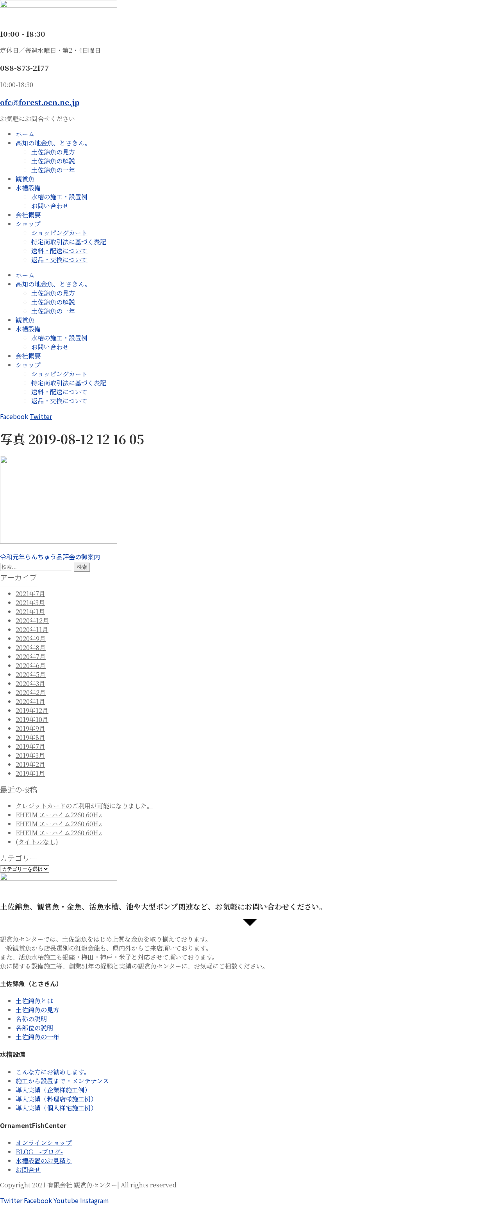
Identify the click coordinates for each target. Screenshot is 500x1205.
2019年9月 (30, 728)
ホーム (25, 133)
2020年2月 (31, 692)
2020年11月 (32, 629)
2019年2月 (30, 764)
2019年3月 (30, 755)
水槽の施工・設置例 (59, 196)
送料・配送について (59, 250)
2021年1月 (30, 611)
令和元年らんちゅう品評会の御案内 (50, 556)
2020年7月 (31, 656)
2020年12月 (32, 620)
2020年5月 (31, 674)
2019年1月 (30, 773)
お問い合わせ (50, 205)
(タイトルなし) (37, 841)
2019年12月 (32, 710)
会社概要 (28, 214)
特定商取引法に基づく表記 (68, 241)
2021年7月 (30, 593)
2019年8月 (30, 737)
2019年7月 (30, 746)
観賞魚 (25, 178)
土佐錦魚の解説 (53, 160)
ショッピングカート (59, 232)
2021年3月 (30, 602)
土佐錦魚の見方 (53, 151)
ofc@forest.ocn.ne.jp (39, 102)
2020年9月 (31, 638)
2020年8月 (31, 647)
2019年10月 (32, 719)
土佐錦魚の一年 (53, 169)
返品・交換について (59, 259)
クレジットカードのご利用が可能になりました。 (84, 805)
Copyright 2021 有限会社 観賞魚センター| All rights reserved (88, 1184)
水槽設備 (28, 187)
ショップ (28, 223)
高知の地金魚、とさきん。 (53, 142)
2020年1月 (30, 701)
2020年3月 (30, 683)
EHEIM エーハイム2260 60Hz (59, 814)
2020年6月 (31, 665)
